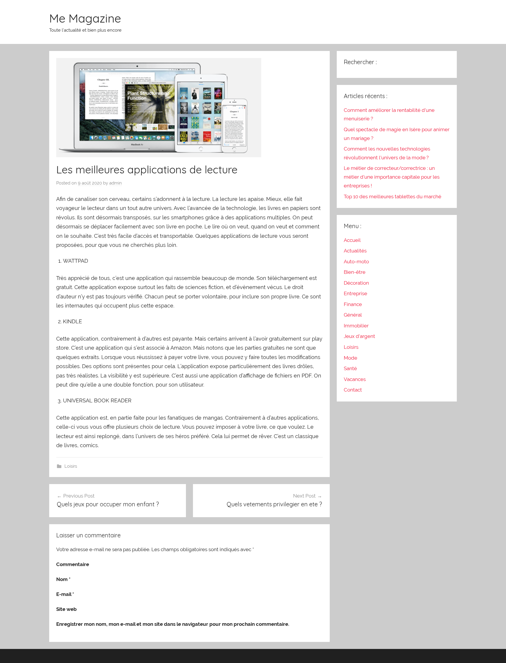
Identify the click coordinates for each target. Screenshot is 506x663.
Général (353, 315)
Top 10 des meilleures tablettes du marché (392, 196)
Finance (353, 304)
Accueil (352, 240)
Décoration (356, 283)
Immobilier (356, 326)
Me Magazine (85, 18)
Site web (66, 609)
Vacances (355, 379)
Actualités (355, 251)
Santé (350, 368)
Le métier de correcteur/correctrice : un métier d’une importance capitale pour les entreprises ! (392, 177)
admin (115, 183)
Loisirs (70, 466)
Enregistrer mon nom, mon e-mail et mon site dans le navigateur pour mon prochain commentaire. (172, 624)
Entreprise (355, 293)
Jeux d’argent (359, 336)
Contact (353, 390)
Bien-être (354, 272)
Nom (63, 579)
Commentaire (72, 564)
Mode (350, 358)
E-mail (65, 594)
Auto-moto (356, 261)
